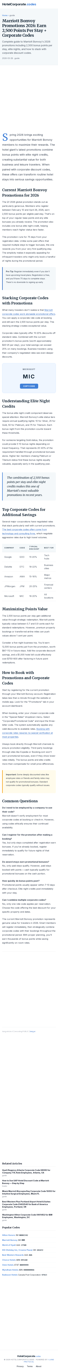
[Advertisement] (29, 99)
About (38, 1366)
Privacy (20, 1366)
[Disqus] (29, 989)
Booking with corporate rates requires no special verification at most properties (27, 733)
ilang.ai (32, 1031)
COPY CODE (29, 386)
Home (5, 15)
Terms (30, 1366)
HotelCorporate (19, 4)
